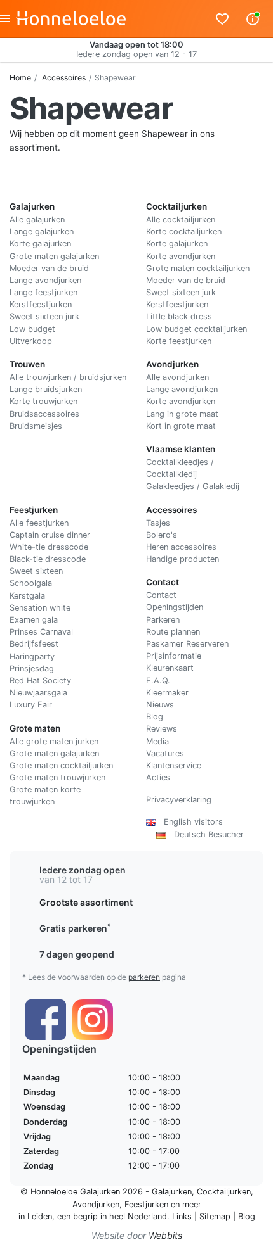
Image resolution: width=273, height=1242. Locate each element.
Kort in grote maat (181, 426)
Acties (158, 777)
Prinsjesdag (32, 668)
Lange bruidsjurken (46, 389)
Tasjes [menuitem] (158, 523)
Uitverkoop (31, 341)
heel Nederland (138, 1216)
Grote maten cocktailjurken (198, 268)
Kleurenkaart (170, 668)
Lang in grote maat (182, 414)
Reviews (161, 728)
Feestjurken (146, 1204)
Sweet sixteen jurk (44, 316)
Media (157, 741)
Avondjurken (95, 1204)
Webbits (165, 1235)
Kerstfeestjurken (41, 304)
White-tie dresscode (49, 547)
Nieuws (160, 704)
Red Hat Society (40, 680)
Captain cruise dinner (50, 535)
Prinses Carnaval (41, 632)
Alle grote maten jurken (54, 741)
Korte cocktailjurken (184, 231)
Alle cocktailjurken (180, 219)
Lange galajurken (42, 231)
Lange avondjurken (45, 280)
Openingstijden (174, 607)
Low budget (32, 329)
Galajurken (172, 1191)
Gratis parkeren (75, 928)
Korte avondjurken (180, 256)
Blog (154, 716)
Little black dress (179, 316)
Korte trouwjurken (43, 401)
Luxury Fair (31, 704)
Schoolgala (31, 583)
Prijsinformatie (173, 656)
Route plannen (173, 632)
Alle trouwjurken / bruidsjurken (68, 377)
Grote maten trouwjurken (57, 777)
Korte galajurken (40, 243)
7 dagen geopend (76, 954)
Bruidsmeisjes (36, 426)
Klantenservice (173, 765)
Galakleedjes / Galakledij (192, 486)
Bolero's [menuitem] (161, 535)
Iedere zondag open (82, 870)
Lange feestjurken (43, 292)
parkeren (144, 977)
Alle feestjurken (39, 523)
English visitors (189, 822)
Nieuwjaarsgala (38, 692)
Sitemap (214, 1216)
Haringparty (32, 656)
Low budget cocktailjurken (196, 329)
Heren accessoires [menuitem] (181, 547)
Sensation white (40, 607)
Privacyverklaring (178, 799)
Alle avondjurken (177, 377)
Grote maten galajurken (54, 256)
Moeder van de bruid (49, 268)
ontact (164, 595)
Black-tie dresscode (48, 559)
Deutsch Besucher (205, 834)
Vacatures (165, 753)
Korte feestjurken (178, 341)
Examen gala (34, 619)
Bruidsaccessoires (44, 414)
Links (182, 1216)
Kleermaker (167, 692)
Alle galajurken (37, 219)
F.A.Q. (158, 680)
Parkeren (163, 619)
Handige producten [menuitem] (182, 559)
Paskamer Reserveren (187, 644)
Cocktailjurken (224, 1191)
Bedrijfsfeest (34, 644)
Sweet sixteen (36, 571)
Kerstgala (27, 595)
